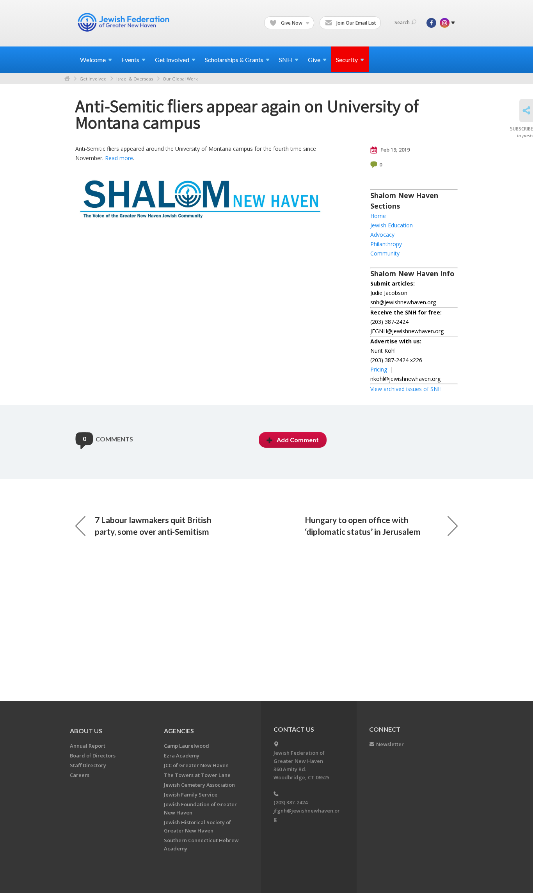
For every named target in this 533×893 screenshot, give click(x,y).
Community (385, 253)
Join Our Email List (355, 23)
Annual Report (87, 745)
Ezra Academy (181, 755)
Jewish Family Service (190, 794)
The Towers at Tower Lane (197, 775)
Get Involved (93, 79)
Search (402, 22)
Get (172, 59)
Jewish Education (391, 225)
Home (67, 78)
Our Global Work (180, 79)
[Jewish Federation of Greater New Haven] (124, 22)
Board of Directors (92, 755)
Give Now (292, 23)
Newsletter (390, 744)
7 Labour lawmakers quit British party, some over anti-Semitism (153, 525)
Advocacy (382, 234)
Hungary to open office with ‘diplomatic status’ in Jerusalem (363, 525)
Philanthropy (386, 244)
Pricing (378, 369)
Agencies (179, 730)
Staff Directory (88, 765)
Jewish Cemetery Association (199, 784)
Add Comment (298, 439)
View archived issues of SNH (406, 389)
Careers (79, 775)
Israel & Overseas (134, 79)
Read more (119, 158)
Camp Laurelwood (186, 745)
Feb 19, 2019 (394, 149)
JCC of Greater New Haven (196, 765)
